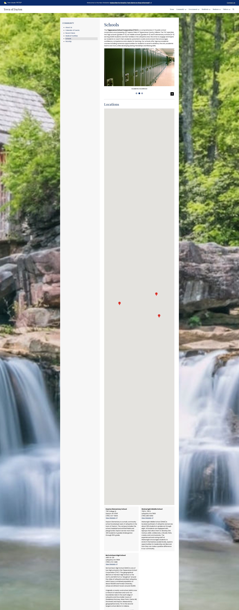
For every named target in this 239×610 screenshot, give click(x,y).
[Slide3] (142, 103)
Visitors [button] (225, 9)
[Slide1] (136, 103)
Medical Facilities (71, 36)
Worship (68, 41)
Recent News (70, 33)
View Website (111, 528)
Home (172, 9)
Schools (68, 39)
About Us (68, 27)
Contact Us (231, 3)
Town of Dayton (13, 9)
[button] (233, 9)
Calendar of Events (72, 30)
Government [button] (193, 9)
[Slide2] (139, 103)
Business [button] (216, 9)
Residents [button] (205, 9)
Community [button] (180, 9)
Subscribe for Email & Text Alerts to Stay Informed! (130, 3)
